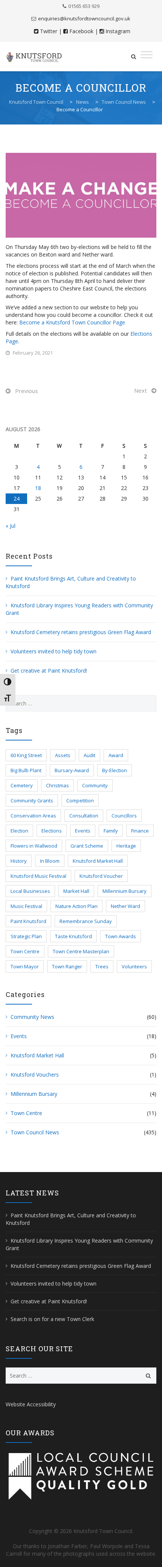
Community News (32, 1016)
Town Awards (120, 936)
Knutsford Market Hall (98, 860)
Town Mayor (25, 966)
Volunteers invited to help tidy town (53, 651)
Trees (102, 966)
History (19, 860)
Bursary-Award (72, 770)
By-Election (114, 770)
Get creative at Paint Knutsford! (49, 670)
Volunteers (134, 966)
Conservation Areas (33, 815)
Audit (89, 755)
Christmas (57, 785)
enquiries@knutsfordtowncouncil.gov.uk (84, 18)
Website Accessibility (31, 1404)
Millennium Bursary (124, 891)
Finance (140, 830)
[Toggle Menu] (147, 54)
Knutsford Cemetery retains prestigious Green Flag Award (81, 632)
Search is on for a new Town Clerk (52, 1319)
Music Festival (26, 906)
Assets (62, 755)
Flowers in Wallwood (34, 845)
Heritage (126, 845)
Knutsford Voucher (101, 876)
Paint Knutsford (28, 921)
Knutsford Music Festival (38, 876)
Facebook (81, 31)
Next (140, 390)
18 (38, 488)
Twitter (48, 31)
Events (82, 830)
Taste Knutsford (73, 936)
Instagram (117, 31)
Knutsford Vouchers (35, 1074)
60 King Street (26, 755)
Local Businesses (30, 891)
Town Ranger (67, 966)
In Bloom (50, 860)
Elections (51, 830)
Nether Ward (125, 906)
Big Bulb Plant (26, 770)
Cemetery (22, 785)
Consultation (83, 815)
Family (111, 830)
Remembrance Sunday (86, 921)
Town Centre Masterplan (81, 951)
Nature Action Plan (76, 906)
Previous (26, 391)
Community (95, 785)
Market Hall (76, 891)
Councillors (124, 815)
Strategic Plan (26, 936)
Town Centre (25, 951)
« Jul (10, 525)
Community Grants (32, 800)
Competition (80, 800)
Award (116, 755)
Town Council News (35, 1132)
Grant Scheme (86, 845)
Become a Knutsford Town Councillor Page (72, 322)
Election (19, 830)
